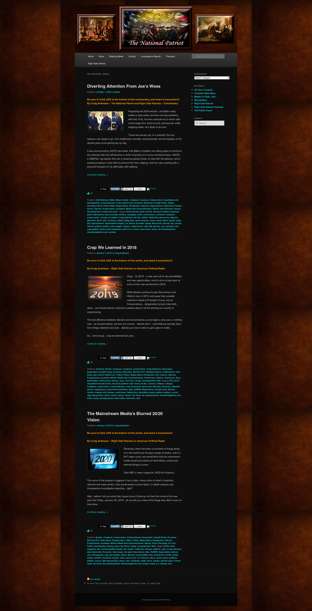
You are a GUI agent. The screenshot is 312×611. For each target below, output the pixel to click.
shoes (136, 229)
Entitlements (169, 371)
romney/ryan (105, 380)
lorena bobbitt (141, 554)
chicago (148, 549)
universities (119, 398)
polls (112, 226)
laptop (148, 223)
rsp (162, 226)
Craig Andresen (108, 202)
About (101, 56)
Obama (156, 208)
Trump (138, 380)
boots (137, 383)
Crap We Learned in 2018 (111, 247)
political (98, 226)
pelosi (152, 392)
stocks (128, 395)
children (160, 383)
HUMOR (137, 389)
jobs (165, 389)
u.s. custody (161, 563)
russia (102, 229)
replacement (137, 226)
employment (100, 389)
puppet (119, 226)
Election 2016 (139, 371)
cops (163, 549)
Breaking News (116, 56)
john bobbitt (114, 554)
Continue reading (97, 174)
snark (113, 395)
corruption (113, 217)
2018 (171, 380)
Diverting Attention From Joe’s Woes (123, 86)
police (166, 557)
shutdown (135, 560)
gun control (98, 374)
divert (99, 220)
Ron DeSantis (166, 208)
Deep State (167, 368)
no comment (143, 557)
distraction (97, 551)
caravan (152, 383)
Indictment (168, 205)
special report (167, 560)
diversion (91, 220)
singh (143, 560)
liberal (124, 554)
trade (89, 398)
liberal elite (157, 223)
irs (126, 223)
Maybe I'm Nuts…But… (205, 96)
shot (128, 560)
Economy (138, 202)
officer (153, 557)
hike (147, 551)
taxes (121, 380)
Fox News (95, 579)
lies (172, 223)
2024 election (132, 211)
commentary (149, 214)
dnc (104, 220)
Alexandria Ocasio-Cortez (99, 383)
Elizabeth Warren (154, 371)
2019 (177, 380)
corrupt (103, 217)
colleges (169, 383)
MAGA (114, 377)
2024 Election (102, 199)
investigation (98, 554)
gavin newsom (142, 220)
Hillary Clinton (123, 374)
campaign (131, 214)
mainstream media (162, 554)
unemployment (106, 398)
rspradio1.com (172, 226)
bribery (122, 214)
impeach (145, 205)
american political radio (123, 383)
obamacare (169, 377)
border (144, 383)
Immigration (134, 205)
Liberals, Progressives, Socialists (109, 208)
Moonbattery (200, 99)
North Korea (150, 377)
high (131, 389)
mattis (175, 554)
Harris (99, 205)
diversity (157, 386)
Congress (134, 199)
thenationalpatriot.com (97, 232)
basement (157, 211)
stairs (154, 229)
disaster (174, 217)
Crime (119, 202)
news (122, 557)
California (139, 549)
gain (130, 551)
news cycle (131, 557)
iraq (106, 554)
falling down (129, 220)
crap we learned (133, 386)
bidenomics (98, 214)
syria (89, 563)
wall (138, 398)
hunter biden (162, 220)
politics (106, 226)
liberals (166, 223)
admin (117, 91)
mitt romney (108, 392)
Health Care (110, 374)
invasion (158, 389)
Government (138, 551)
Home (90, 56)
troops (146, 563)
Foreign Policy (160, 202)
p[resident (144, 392)
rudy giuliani (92, 229)
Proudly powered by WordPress (156, 599)
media (90, 557)
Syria (117, 546)
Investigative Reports (151, 56)
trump (95, 398)
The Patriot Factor (203, 110)
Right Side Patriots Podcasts (208, 106)
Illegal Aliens (122, 205)
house (153, 220)
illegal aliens (147, 389)
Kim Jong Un (161, 374)
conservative (93, 217)
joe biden (140, 223)
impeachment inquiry (114, 223)
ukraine (112, 232)
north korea (120, 392)
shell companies (113, 229)
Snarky (177, 208)
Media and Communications (139, 208)
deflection (153, 217)
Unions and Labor (110, 211)
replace (126, 226)
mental (178, 223)
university (130, 398)
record (175, 392)
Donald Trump (105, 371)
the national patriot (166, 229)
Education (148, 202)
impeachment (97, 223)
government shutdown (117, 389)
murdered (106, 557)
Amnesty (100, 368)
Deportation (92, 371)
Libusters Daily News (204, 93)
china (139, 214)
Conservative (156, 199)
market (90, 392)
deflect (145, 217)
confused (160, 214)
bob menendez (111, 214)
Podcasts (170, 56)
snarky (120, 395)
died (89, 551)
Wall (158, 380)
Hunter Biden (109, 205)
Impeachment (156, 205)
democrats (128, 202)
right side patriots (152, 226)
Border (125, 199)
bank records (146, 211)
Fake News (106, 540)
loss (151, 554)
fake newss (118, 551)
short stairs (145, 229)
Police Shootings (159, 543)
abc (98, 549)
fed (125, 551)
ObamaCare (132, 392)
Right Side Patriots (97, 63)
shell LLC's (127, 229)
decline (137, 217)
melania (98, 392)
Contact (132, 56)
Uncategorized (94, 211)
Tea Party (129, 380)
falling (120, 220)
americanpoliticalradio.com (114, 549)
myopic (115, 557)
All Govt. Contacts (203, 89)
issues (132, 223)
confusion (170, 214)
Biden (112, 199)
